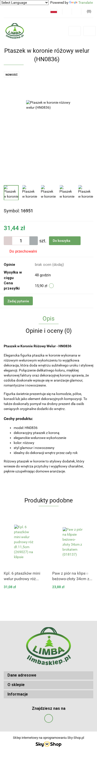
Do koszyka (62, 241)
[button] (48, 675)
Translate (85, 2)
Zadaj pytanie (18, 301)
